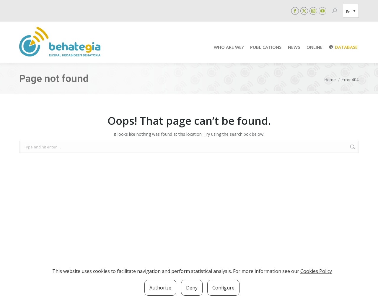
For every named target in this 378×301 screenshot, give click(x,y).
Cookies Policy (316, 271)
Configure (223, 287)
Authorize (160, 287)
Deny (192, 287)
